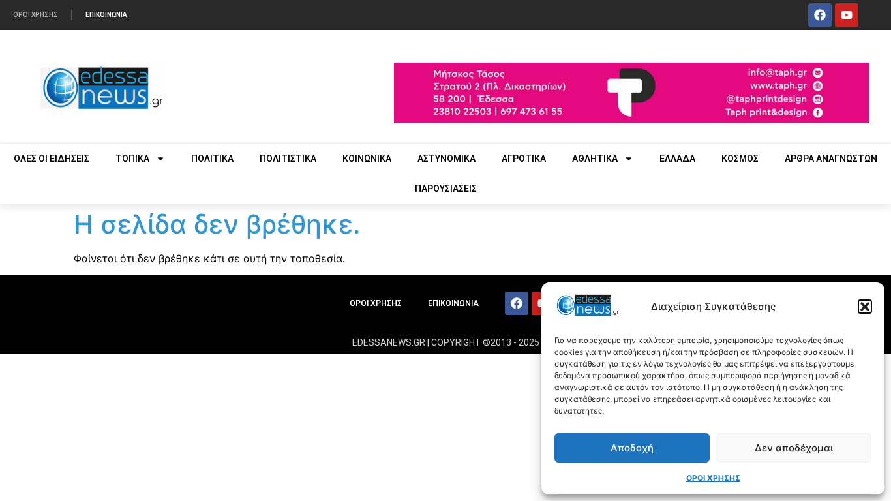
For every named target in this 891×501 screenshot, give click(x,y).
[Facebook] (820, 15)
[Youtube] (846, 15)
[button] (864, 306)
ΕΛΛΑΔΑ (677, 158)
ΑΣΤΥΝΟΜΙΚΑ (446, 158)
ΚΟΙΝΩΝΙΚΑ (366, 158)
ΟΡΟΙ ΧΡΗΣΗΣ (713, 478)
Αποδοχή (632, 448)
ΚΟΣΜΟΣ (740, 158)
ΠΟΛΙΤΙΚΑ (212, 158)
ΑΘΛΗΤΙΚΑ (595, 158)
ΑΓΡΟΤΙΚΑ (524, 158)
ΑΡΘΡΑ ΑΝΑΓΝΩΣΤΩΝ (831, 158)
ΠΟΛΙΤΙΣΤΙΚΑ (288, 158)
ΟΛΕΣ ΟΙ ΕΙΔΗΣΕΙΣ (51, 158)
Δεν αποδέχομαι (794, 448)
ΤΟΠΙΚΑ (132, 158)
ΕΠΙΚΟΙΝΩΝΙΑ (106, 14)
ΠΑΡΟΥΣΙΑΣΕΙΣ (446, 188)
